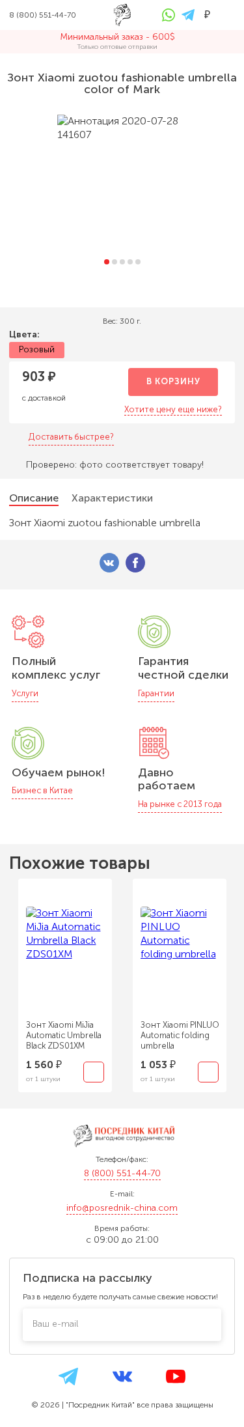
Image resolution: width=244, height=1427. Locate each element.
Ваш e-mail (55, 1323)
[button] (106, 261)
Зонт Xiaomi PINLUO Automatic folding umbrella (180, 1035)
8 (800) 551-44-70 (122, 1173)
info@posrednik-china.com (122, 1207)
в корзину (173, 381)
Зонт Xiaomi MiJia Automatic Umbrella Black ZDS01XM (64, 1035)
